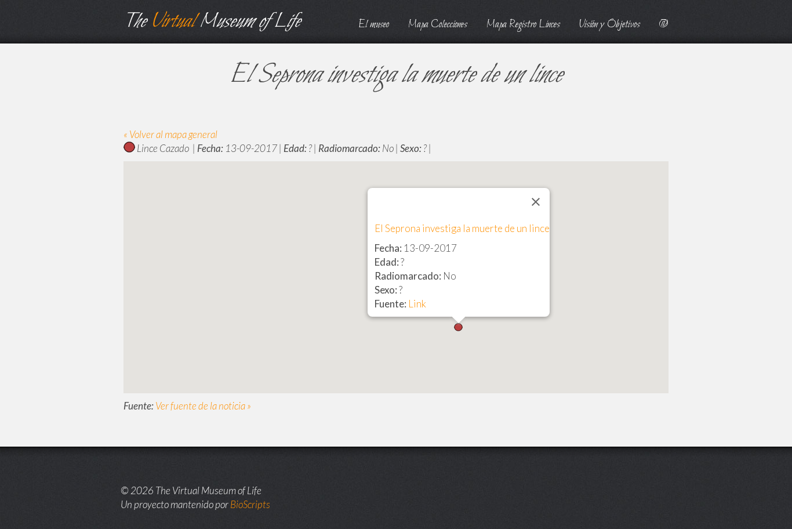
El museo (373, 24)
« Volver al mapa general (170, 134)
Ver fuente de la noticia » (203, 406)
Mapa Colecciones (437, 24)
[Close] (536, 202)
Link (417, 304)
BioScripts (250, 504)
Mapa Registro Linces (523, 24)
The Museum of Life (211, 21)
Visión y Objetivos (609, 24)
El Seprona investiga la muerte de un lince (462, 228)
